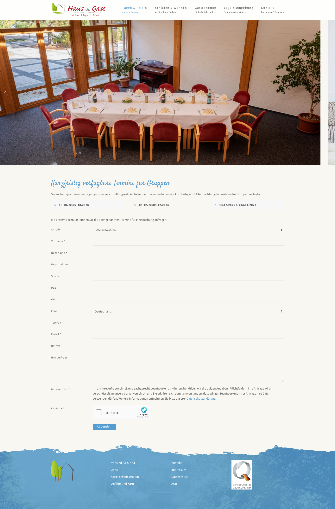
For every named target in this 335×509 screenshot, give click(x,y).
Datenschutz (60, 389)
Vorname (58, 241)
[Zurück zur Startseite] (78, 9)
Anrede (56, 230)
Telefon (56, 323)
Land (54, 311)
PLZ (53, 288)
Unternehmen (60, 265)
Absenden (104, 426)
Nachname (59, 253)
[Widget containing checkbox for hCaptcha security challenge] (122, 412)
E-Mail (56, 334)
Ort (53, 299)
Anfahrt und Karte (123, 484)
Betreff (55, 346)
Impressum (178, 470)
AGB (174, 484)
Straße (55, 276)
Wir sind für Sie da (123, 463)
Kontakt (176, 463)
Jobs (114, 470)
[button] (134, 9)
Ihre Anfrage (59, 358)
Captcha (57, 408)
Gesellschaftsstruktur (125, 477)
